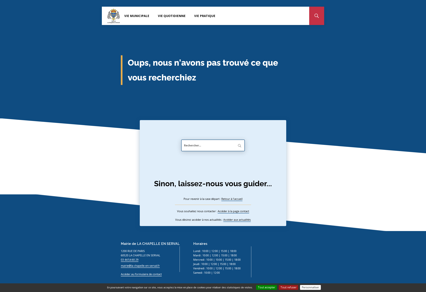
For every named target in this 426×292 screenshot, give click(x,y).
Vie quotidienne (172, 16)
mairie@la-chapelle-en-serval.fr (140, 266)
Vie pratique (204, 16)
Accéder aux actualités (237, 220)
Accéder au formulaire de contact (141, 274)
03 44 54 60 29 (129, 260)
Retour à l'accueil (231, 199)
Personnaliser (310, 287)
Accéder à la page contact (233, 211)
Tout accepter (266, 287)
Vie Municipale (136, 16)
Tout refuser (288, 287)
